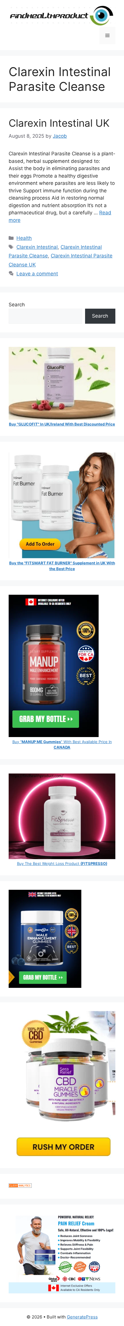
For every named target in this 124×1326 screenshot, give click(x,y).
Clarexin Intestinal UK (59, 123)
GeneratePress (82, 1317)
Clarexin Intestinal (37, 247)
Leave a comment (37, 274)
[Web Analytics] (20, 1186)
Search (17, 304)
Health (24, 238)
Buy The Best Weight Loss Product (62, 863)
